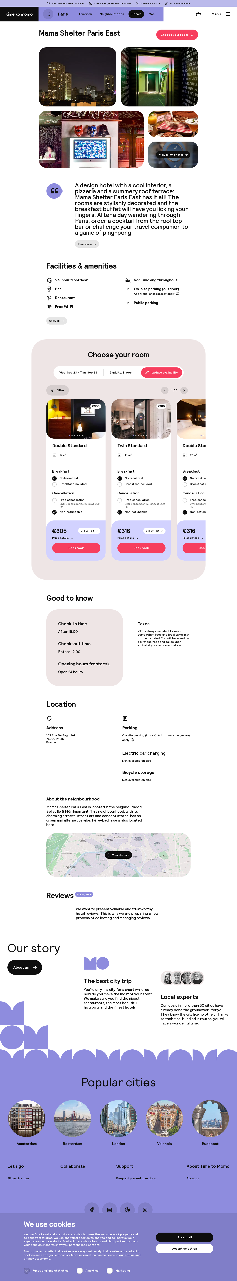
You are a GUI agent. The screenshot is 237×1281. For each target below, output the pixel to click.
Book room (76, 548)
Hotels (136, 14)
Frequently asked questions (136, 1178)
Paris (63, 14)
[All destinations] (48, 14)
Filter (60, 390)
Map (152, 14)
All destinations (18, 1178)
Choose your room (174, 35)
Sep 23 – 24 (87, 530)
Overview (85, 14)
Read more (85, 244)
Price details (60, 537)
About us (21, 967)
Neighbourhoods (112, 14)
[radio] (54, 478)
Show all (54, 321)
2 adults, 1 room (121, 372)
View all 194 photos (171, 154)
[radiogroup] (76, 481)
